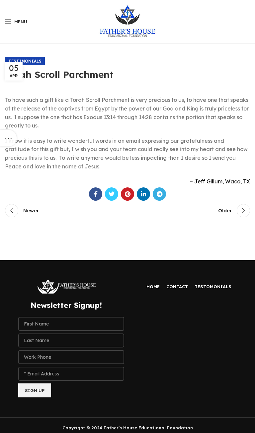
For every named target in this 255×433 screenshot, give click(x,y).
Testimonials (25, 61)
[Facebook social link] (95, 194)
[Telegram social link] (159, 194)
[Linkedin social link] (143, 194)
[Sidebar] (8, 138)
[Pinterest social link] (127, 194)
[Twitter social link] (111, 194)
